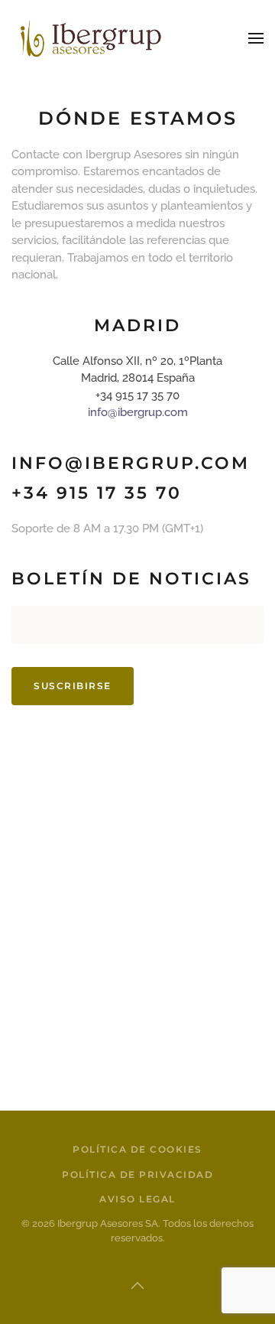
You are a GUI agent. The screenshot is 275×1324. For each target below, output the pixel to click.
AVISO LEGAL (137, 1199)
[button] (256, 38)
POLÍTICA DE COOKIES (137, 1149)
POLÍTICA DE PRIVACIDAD (137, 1174)
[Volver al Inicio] (87, 38)
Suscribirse (73, 685)
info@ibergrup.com (138, 412)
